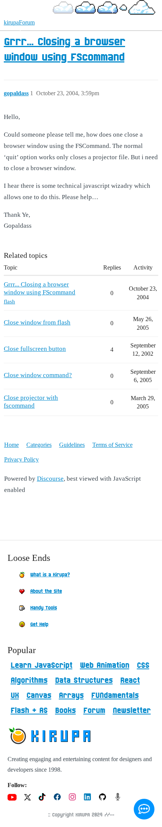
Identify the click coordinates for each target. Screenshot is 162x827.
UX (15, 695)
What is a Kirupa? (50, 575)
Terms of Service (112, 445)
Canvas (38, 695)
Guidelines (72, 445)
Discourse (50, 478)
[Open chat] (144, 809)
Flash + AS (29, 710)
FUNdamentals (115, 695)
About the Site (46, 591)
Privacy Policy (21, 459)
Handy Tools (43, 608)
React (130, 680)
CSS (143, 665)
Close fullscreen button (35, 348)
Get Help (39, 624)
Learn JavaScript (41, 665)
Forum (94, 710)
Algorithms (29, 680)
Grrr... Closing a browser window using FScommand (39, 288)
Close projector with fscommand (31, 401)
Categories (39, 445)
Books (65, 710)
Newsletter (132, 710)
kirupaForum (19, 22)
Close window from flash (37, 322)
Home (11, 445)
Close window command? (38, 375)
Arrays (71, 695)
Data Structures (84, 680)
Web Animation (104, 665)
